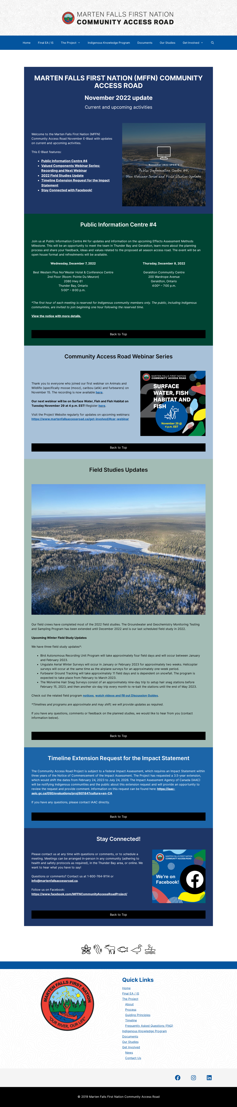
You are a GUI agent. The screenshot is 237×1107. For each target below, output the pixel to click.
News (129, 1052)
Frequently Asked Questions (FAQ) (149, 1026)
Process (130, 1009)
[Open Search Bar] (212, 43)
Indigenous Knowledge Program (109, 42)
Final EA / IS (46, 42)
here (99, 392)
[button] (118, 334)
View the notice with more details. (56, 316)
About (129, 1004)
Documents (144, 42)
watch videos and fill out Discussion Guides (126, 695)
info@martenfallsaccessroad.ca (54, 881)
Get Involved (191, 42)
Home (27, 42)
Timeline (131, 1020)
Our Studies (167, 42)
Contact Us (133, 1058)
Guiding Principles (137, 1015)
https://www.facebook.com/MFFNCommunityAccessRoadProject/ (79, 894)
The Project (68, 42)
